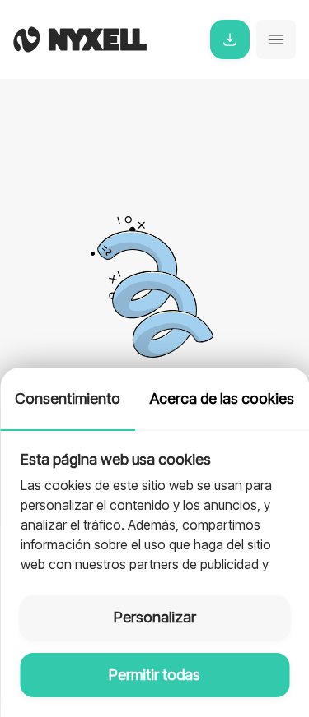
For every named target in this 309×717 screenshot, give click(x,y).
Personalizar (155, 617)
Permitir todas (154, 674)
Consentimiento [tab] (67, 398)
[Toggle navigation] (276, 39)
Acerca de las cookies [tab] (222, 398)
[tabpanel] (154, 503)
